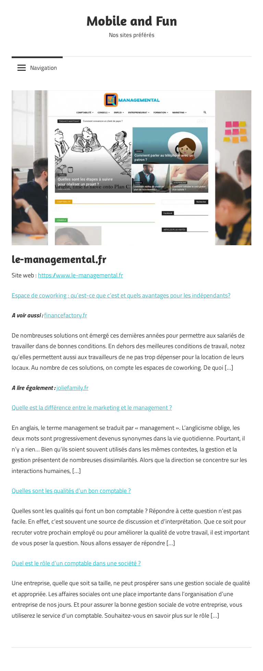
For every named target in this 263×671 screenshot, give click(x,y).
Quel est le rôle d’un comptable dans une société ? (76, 563)
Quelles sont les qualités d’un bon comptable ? (71, 490)
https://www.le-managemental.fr (80, 275)
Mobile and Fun (131, 20)
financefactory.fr (65, 315)
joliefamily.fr (72, 387)
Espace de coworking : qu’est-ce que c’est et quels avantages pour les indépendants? (121, 295)
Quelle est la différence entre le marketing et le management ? (92, 407)
